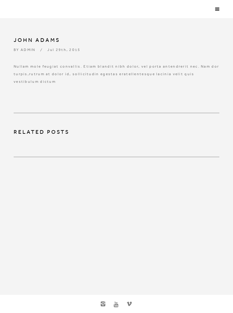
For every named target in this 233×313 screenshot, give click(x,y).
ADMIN (28, 50)
